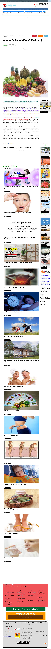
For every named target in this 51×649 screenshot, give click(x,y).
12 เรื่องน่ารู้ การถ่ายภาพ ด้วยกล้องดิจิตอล (45, 266)
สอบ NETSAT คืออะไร (43, 291)
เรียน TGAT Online (43, 300)
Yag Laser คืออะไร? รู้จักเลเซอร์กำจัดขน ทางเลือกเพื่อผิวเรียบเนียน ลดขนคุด (45, 198)
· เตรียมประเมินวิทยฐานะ (41, 599)
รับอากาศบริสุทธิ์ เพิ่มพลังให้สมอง (45, 209)
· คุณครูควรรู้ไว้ (39, 597)
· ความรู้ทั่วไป (19, 591)
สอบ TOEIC (42, 294)
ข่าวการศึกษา (5, 35)
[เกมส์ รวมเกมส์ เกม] (44, 12)
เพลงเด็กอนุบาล (42, 304)
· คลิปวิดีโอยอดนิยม (31, 595)
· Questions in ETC (8, 604)
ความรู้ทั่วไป (12, 35)
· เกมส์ (29, 599)
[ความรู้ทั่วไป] (5, 13)
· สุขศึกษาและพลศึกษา (21, 598)
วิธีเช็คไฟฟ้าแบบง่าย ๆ (45, 178)
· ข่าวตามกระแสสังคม (32, 592)
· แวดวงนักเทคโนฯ (7, 606)
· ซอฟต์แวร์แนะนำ (7, 598)
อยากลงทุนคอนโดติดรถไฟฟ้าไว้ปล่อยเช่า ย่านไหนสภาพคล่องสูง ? (45, 242)
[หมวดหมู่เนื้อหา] (27, 12)
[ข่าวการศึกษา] (10, 12)
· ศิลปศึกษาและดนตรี (20, 601)
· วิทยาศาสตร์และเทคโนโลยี (21, 594)
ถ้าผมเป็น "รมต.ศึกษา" (45, 225)
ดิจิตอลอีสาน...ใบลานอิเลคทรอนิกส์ (45, 233)
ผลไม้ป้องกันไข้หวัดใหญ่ (27, 147)
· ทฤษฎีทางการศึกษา (40, 591)
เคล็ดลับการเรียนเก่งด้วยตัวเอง (45, 154)
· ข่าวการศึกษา (30, 591)
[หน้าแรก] (5, 12)
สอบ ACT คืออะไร (42, 301)
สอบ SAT (41, 296)
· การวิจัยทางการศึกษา (41, 594)
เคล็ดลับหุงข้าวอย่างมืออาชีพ (45, 255)
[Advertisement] (25, 25)
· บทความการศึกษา (40, 592)
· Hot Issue (6, 601)
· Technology (6, 591)
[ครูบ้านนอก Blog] (15, 12)
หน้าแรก (46, 36)
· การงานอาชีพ (19, 603)
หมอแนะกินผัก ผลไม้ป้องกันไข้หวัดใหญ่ (10, 147)
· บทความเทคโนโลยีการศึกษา (9, 592)
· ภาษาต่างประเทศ (20, 595)
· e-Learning (6, 594)
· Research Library (8, 603)
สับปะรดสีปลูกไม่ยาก (45, 188)
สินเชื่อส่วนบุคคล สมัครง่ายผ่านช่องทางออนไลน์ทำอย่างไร (45, 109)
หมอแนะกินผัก (20, 147)
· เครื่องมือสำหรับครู (40, 602)
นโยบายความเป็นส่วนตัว (39, 1)
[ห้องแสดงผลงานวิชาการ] (34, 12)
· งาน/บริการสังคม (31, 594)
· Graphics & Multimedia (9, 595)
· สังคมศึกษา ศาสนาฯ (20, 600)
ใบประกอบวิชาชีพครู (43, 290)
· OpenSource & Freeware (9, 597)
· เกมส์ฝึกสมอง (30, 600)
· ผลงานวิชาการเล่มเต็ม (41, 600)
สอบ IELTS (41, 293)
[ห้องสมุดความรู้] (20, 12)
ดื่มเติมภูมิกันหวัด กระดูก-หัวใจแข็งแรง (45, 166)
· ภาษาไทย (18, 597)
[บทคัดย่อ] (40, 12)
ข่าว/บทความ (40, 36)
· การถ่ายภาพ (6, 600)
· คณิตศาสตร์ (19, 592)
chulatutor (41, 302)
